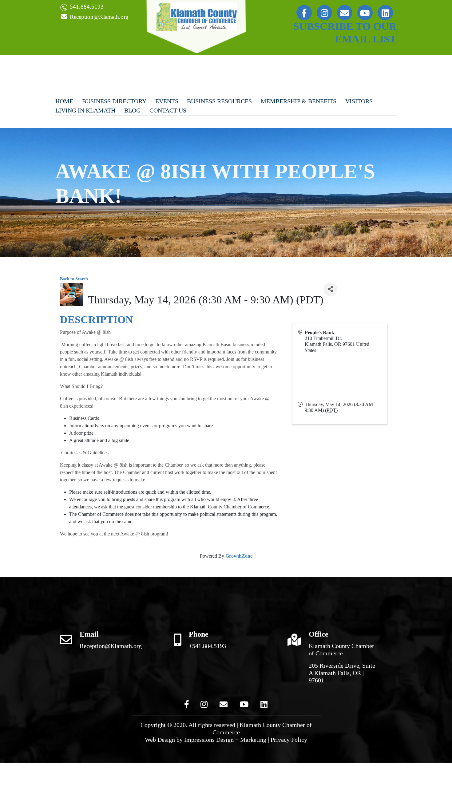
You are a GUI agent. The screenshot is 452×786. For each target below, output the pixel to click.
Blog (132, 110)
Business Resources (219, 101)
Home (64, 101)
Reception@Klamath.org (98, 17)
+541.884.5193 (207, 645)
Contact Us (167, 110)
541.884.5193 (86, 6)
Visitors (359, 101)
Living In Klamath (85, 110)
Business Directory (114, 101)
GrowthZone (238, 556)
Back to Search (74, 278)
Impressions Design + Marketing (225, 739)
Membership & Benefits (298, 101)
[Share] (330, 289)
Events (166, 101)
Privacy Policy (289, 739)
